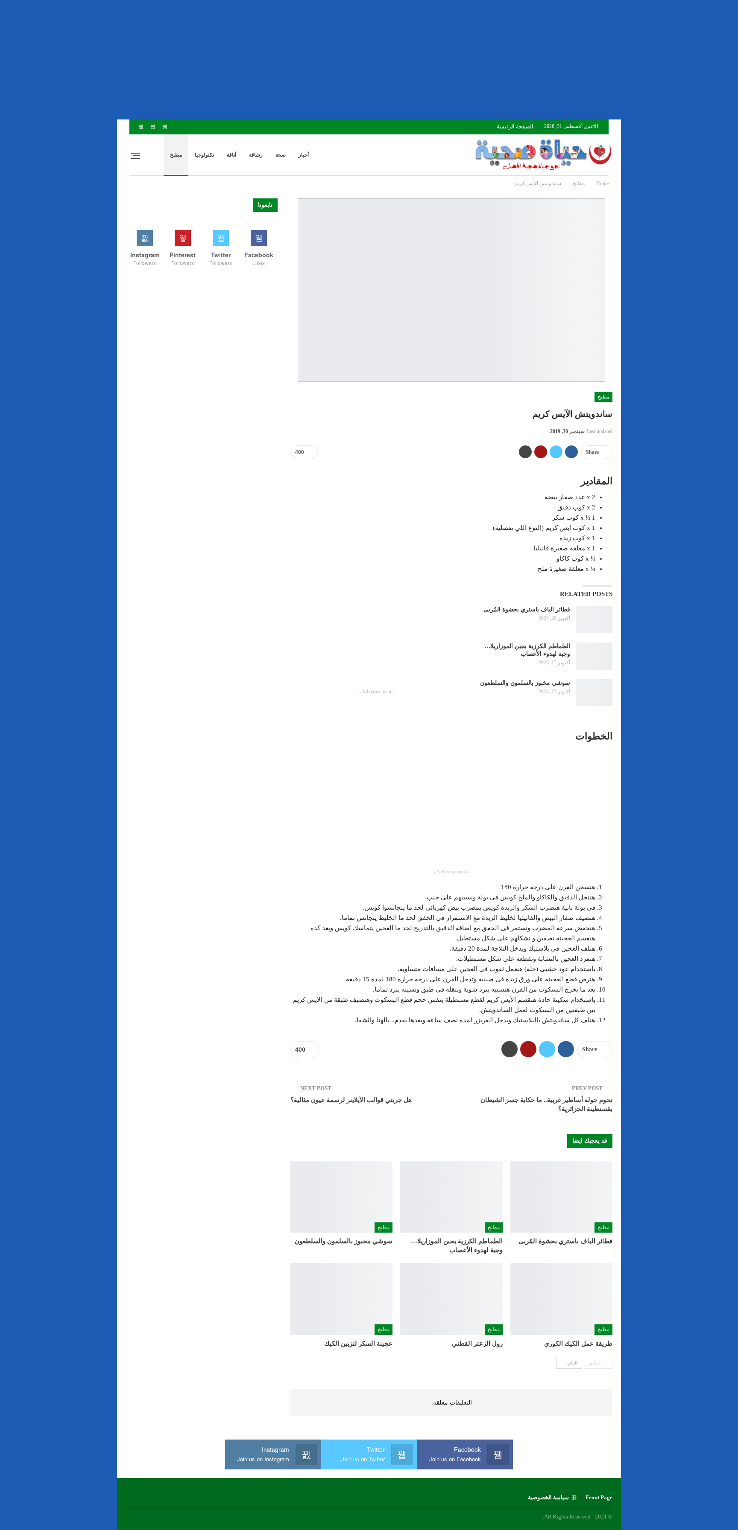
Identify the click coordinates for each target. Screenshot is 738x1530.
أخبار (304, 155)
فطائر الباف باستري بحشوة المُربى (526, 609)
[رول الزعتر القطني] (451, 1299)
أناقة (231, 155)
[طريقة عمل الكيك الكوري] (561, 1299)
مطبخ (176, 155)
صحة (280, 155)
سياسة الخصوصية (548, 1497)
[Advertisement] (482, 59)
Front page (599, 1497)
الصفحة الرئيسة (515, 126)
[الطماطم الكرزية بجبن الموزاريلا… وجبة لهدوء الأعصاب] (594, 656)
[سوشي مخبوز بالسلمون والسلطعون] (594, 693)
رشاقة (256, 155)
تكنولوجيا (204, 155)
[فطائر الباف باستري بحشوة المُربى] (594, 619)
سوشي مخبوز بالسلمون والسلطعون (525, 683)
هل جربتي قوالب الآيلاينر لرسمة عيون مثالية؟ (351, 1100)
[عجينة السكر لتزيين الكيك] (341, 1299)
